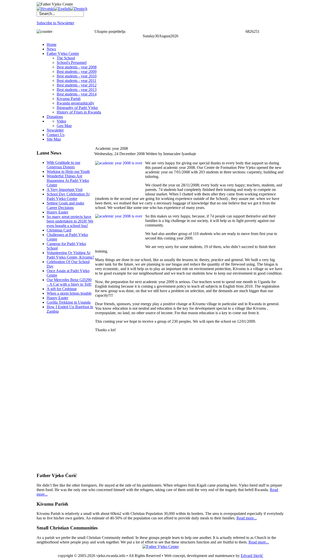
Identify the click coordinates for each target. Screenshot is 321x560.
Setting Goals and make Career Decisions (65, 205)
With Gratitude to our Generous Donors (63, 164)
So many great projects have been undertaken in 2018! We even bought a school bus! (70, 221)
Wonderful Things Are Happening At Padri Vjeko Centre (68, 180)
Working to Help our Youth (68, 171)
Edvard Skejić (252, 555)
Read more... (246, 518)
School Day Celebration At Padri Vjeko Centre (68, 196)
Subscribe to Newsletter (55, 23)
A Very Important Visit (65, 189)
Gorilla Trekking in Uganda (69, 302)
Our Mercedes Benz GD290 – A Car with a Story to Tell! (69, 282)
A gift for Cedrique (62, 289)
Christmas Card (59, 230)
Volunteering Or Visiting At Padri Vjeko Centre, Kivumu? (70, 255)
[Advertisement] (57, 393)
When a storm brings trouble (69, 293)
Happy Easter (57, 212)
